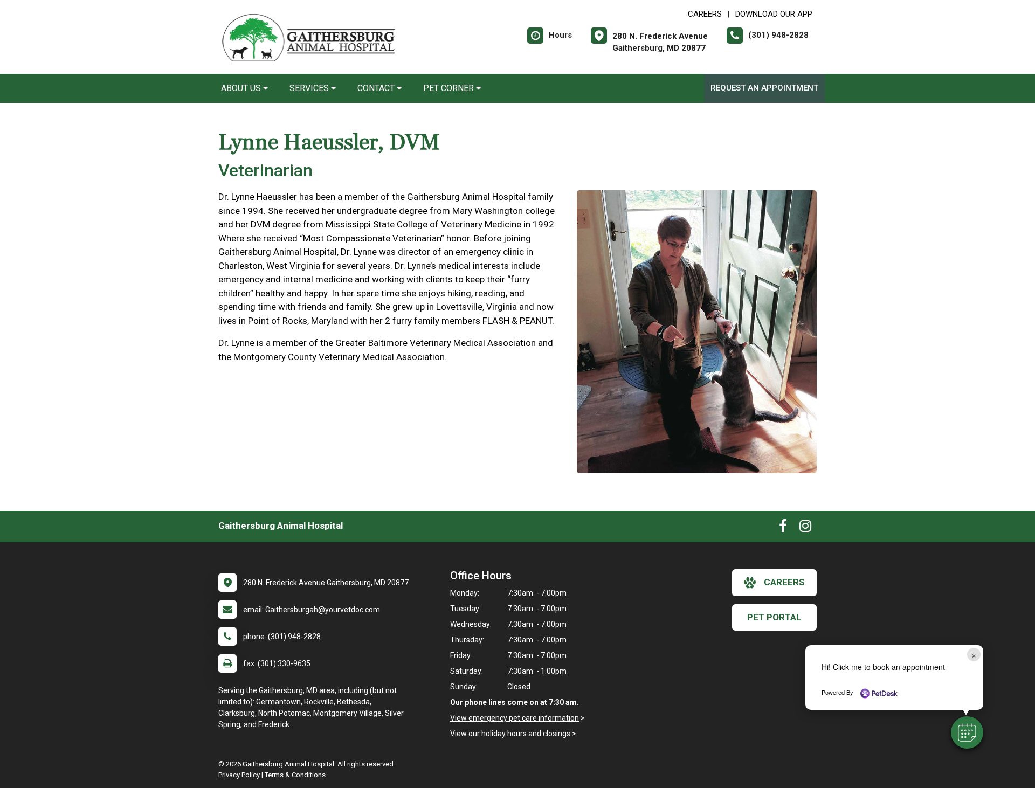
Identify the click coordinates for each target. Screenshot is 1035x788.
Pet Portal (774, 617)
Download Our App (773, 14)
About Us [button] (242, 88)
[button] (967, 732)
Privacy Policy (239, 775)
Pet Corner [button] (449, 88)
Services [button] (310, 88)
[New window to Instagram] (805, 528)
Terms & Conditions (295, 775)
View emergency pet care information (514, 718)
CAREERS (705, 14)
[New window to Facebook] (783, 528)
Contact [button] (377, 88)
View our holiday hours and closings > (513, 733)
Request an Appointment (764, 88)
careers (784, 582)
